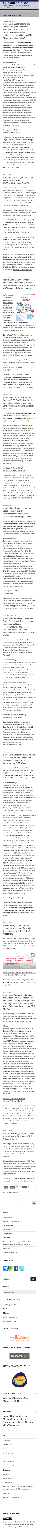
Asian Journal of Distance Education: (20, 1021)
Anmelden (6, 1440)
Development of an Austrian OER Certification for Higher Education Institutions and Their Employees (19, 415)
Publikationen (7, 1217)
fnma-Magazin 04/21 (11, 768)
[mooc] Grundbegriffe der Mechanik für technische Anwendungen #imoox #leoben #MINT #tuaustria (18, 1420)
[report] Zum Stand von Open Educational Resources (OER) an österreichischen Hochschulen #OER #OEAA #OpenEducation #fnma (19, 284)
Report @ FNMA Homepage (12, 367)
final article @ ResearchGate (12, 898)
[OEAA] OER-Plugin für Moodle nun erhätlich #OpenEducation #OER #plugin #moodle (18, 1136)
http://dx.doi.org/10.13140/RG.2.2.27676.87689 (18, 387)
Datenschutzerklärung (10, 1252)
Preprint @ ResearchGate (11, 132)
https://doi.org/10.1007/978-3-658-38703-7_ (17, 498)
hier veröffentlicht (28, 1178)
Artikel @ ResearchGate (11, 591)
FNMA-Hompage (13, 362)
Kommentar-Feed (8, 1449)
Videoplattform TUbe (9, 1321)
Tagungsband (7, 593)
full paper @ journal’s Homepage (14, 1098)
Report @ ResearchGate (11, 370)
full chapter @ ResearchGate (12, 468)
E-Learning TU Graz (9, 1305)
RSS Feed (7, 1411)
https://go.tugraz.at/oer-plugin (11, 1192)
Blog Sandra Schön (12, 1394)
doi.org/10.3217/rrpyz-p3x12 (22, 232)
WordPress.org (8, 1453)
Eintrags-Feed (7, 1445)
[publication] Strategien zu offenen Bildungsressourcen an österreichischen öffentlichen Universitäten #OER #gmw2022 (18, 512)
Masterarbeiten (8, 1229)
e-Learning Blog (15, 3)
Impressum (6, 1248)
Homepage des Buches (11, 130)
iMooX (5, 1309)
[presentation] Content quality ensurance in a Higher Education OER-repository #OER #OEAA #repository (17, 929)
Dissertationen (7, 1233)
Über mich (6, 1238)
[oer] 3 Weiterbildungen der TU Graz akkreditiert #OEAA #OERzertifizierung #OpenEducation (19, 180)
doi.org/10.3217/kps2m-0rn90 (22, 269)
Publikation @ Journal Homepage (14, 715)
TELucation (6, 1313)
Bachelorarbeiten (8, 1225)
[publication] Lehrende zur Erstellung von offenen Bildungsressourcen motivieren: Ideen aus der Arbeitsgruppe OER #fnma (19, 759)
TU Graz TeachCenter (10, 1317)
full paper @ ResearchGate (12, 1101)
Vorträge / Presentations (11, 1221)
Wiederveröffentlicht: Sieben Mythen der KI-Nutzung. (16, 1399)
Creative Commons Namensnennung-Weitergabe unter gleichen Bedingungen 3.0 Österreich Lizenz (19, 1524)
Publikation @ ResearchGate (12, 717)
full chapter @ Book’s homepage (14, 470)
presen (5, 972)
